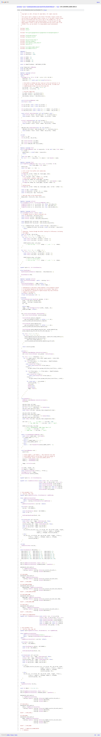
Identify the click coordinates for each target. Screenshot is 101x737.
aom (24, 6)
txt (95, 734)
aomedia (19, 6)
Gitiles (8, 735)
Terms (15, 735)
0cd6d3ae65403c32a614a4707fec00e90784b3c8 (40, 6)
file (45, 10)
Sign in (98, 2)
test (58, 6)
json (98, 734)
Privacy (12, 735)
